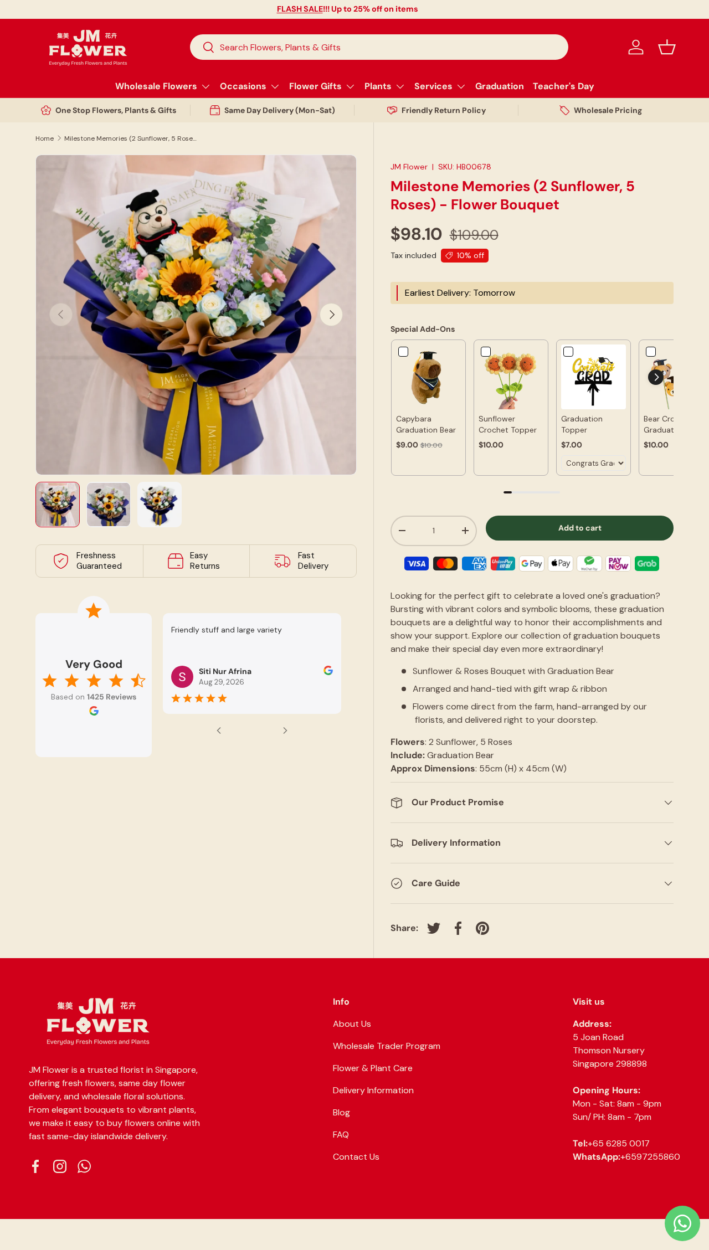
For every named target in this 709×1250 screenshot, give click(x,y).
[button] (667, 47)
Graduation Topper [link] (582, 424)
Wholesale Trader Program (386, 1046)
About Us (352, 1024)
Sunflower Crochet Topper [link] (508, 424)
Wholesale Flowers (156, 86)
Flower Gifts (315, 86)
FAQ (341, 1134)
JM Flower (409, 167)
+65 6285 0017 (619, 1143)
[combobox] (379, 47)
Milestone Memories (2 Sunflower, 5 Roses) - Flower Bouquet (130, 138)
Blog (341, 1112)
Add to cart (580, 528)
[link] (428, 376)
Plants (378, 86)
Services (433, 86)
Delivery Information (373, 1090)
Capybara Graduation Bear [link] (426, 424)
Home (44, 138)
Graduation (499, 86)
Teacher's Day (563, 86)
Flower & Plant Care (373, 1068)
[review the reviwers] (328, 672)
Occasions (243, 86)
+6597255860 (650, 1156)
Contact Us (356, 1156)
